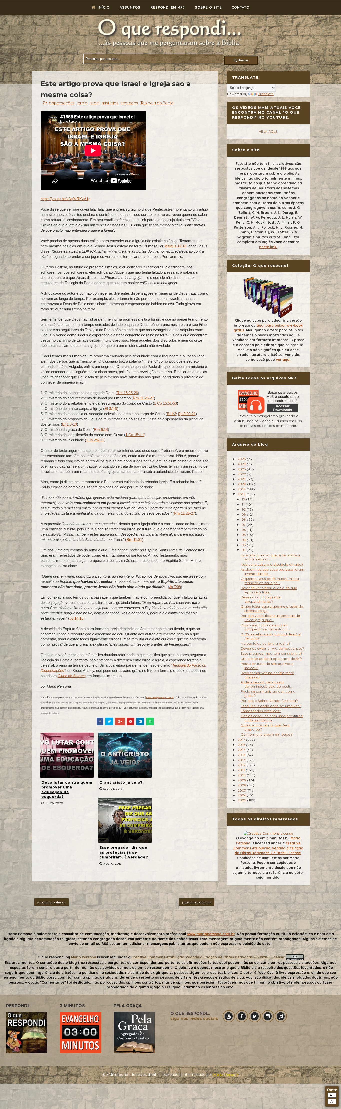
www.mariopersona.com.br (160, 697)
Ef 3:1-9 (110, 408)
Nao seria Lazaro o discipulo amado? (272, 564)
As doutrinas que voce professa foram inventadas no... (272, 571)
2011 (242, 770)
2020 (242, 484)
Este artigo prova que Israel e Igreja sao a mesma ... (270, 557)
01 (244, 550)
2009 (242, 780)
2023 (242, 469)
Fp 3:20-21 (187, 414)
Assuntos (130, 7)
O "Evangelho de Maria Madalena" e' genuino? (271, 636)
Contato (240, 7)
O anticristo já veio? (121, 782)
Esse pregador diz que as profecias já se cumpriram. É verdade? (123, 852)
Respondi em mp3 (167, 7)
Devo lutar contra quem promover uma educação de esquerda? (66, 789)
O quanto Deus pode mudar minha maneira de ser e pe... (270, 580)
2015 (242, 749)
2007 (242, 790)
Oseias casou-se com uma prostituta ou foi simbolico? (272, 718)
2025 (242, 459)
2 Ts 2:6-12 (95, 440)
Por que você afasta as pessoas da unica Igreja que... (270, 617)
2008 (242, 785)
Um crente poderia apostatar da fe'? (271, 658)
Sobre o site (208, 7)
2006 (242, 795)
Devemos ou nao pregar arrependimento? (261, 599)
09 (244, 514)
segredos (129, 102)
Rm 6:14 (101, 429)
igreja (82, 102)
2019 (242, 489)
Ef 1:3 (171, 414)
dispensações (62, 102)
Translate (266, 94)
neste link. (268, 247)
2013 (242, 760)
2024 (242, 464)
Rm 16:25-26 (127, 393)
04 (244, 540)
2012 (242, 765)
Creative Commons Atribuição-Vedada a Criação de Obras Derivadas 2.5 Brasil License (268, 848)
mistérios (110, 102)
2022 (242, 474)
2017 (242, 739)
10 (244, 509)
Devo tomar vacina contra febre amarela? (267, 675)
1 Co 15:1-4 (134, 435)
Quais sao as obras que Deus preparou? (265, 727)
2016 (242, 744)
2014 (242, 755)
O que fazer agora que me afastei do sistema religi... (272, 608)
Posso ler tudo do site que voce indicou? (267, 665)
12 (244, 499)
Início (103, 7)
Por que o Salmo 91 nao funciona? (269, 700)
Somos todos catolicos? (261, 711)
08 (244, 519)
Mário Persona (225, 1074)
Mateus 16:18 (175, 246)
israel (94, 102)
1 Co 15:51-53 (165, 403)
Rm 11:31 (134, 539)
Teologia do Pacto (157, 102)
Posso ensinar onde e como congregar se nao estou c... (265, 627)
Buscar (242, 60)
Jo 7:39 (175, 587)
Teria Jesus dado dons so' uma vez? (271, 706)
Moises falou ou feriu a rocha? (265, 643)
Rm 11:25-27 (143, 398)
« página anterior (51, 902)
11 (244, 504)
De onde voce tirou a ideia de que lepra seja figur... (269, 590)
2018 (242, 494)
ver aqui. (283, 359)
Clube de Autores (72, 676)
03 (244, 545)
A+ (332, 1095)
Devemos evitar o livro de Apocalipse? (272, 648)
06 (244, 529)
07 (244, 524)
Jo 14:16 (76, 618)
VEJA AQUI (268, 131)
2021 (242, 479)
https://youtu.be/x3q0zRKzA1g (65, 199)
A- (332, 1101)
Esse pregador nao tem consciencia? (271, 653)
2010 (242, 775)
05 (244, 534)
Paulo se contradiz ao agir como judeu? (268, 693)
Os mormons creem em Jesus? (266, 734)
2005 (242, 800)
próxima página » (196, 902)
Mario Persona (83, 957)
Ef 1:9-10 (69, 424)
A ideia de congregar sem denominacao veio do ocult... (266, 684)
